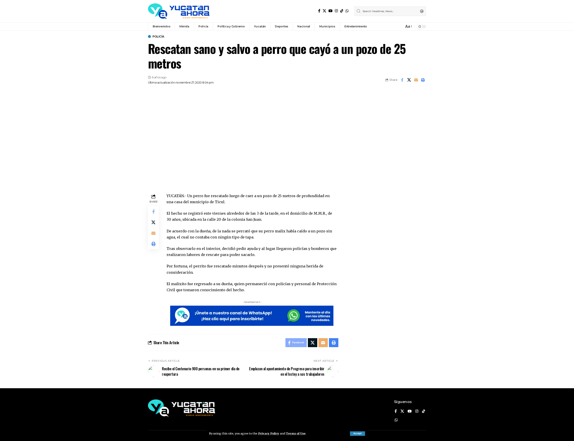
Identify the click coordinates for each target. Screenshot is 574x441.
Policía (158, 36)
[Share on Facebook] (402, 80)
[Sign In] (391, 26)
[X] (324, 11)
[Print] (423, 80)
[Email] (416, 80)
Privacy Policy (268, 433)
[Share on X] (409, 80)
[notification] (399, 26)
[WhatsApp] (347, 11)
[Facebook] (319, 11)
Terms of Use (295, 433)
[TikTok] (341, 11)
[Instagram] (336, 11)
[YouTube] (330, 11)
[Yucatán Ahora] (179, 11)
